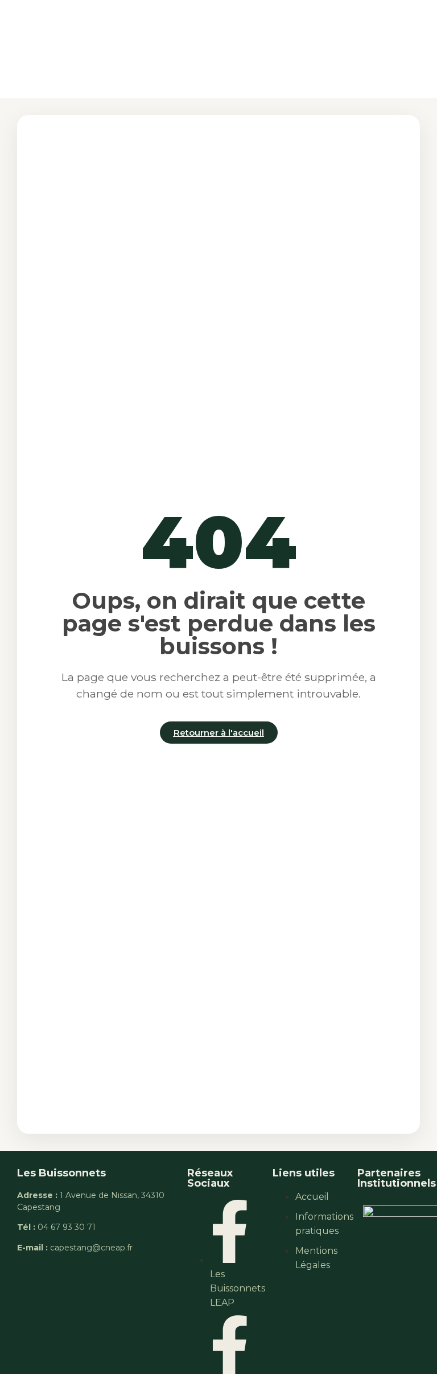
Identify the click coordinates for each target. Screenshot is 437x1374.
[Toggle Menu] (383, 48)
